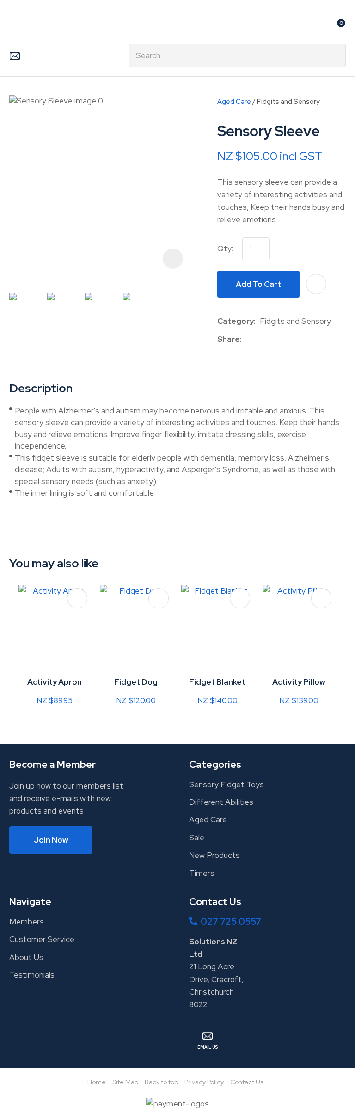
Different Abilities (221, 802)
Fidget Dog (136, 682)
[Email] (274, 339)
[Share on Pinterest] (288, 339)
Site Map (125, 1082)
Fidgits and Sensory (288, 101)
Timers (201, 873)
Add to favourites (77, 598)
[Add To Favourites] (316, 284)
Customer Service (41, 939)
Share (228, 339)
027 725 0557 (231, 921)
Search (335, 55)
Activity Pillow (298, 682)
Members (26, 921)
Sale (196, 837)
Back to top (161, 1082)
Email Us (14, 55)
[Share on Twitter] (260, 339)
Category (235, 321)
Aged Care (234, 101)
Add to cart (258, 284)
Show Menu (14, 26)
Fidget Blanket (217, 682)
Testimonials (32, 974)
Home (96, 1082)
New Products (214, 855)
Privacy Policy (204, 1082)
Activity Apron (54, 682)
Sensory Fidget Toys (226, 784)
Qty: (225, 248)
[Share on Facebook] (247, 339)
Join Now (51, 840)
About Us (26, 957)
